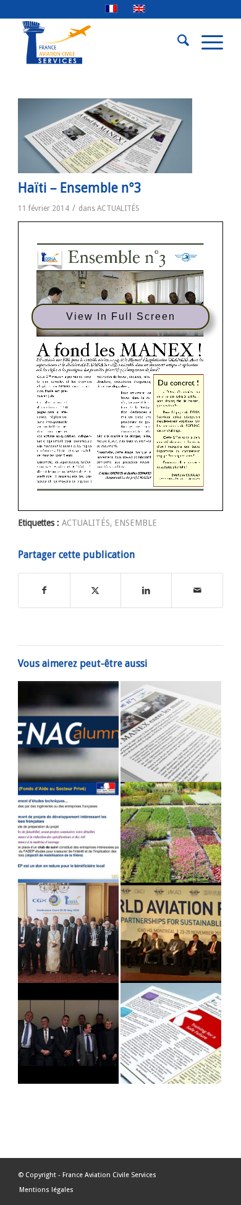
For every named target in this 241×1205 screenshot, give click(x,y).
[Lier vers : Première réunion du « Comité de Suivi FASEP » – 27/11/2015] (68, 832)
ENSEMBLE (135, 523)
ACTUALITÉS (118, 208)
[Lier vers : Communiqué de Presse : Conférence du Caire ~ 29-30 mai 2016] (68, 933)
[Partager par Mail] (197, 590)
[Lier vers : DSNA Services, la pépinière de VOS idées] (170, 832)
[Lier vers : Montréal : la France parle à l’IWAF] (170, 933)
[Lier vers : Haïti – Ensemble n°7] (170, 731)
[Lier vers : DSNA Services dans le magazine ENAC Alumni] (68, 731)
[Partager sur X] (95, 590)
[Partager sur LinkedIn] (146, 590)
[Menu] (206, 42)
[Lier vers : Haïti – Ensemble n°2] (170, 1033)
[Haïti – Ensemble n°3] (105, 135)
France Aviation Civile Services (109, 1175)
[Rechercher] (177, 42)
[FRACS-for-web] (100, 42)
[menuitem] (177, 42)
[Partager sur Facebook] (44, 590)
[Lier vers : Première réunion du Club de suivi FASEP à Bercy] (68, 1033)
